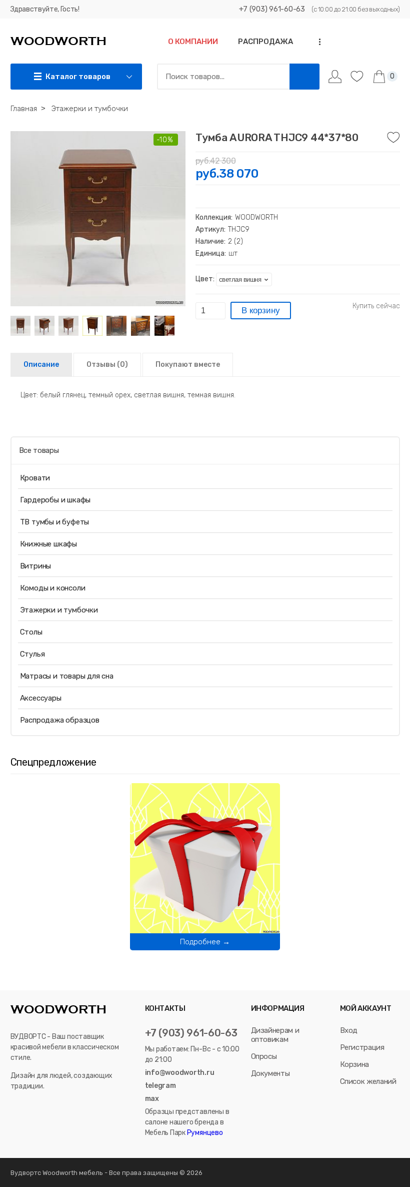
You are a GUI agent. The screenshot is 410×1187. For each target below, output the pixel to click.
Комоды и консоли (53, 587)
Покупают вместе (188, 364)
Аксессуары (41, 698)
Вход (349, 1030)
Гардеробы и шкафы (55, 499)
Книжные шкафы (48, 543)
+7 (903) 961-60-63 (272, 9)
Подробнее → (205, 941)
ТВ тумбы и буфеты (55, 521)
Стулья (32, 654)
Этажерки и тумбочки (59, 610)
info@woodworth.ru (179, 1072)
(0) (107, 364)
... (316, 42)
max (152, 1098)
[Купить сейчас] (376, 306)
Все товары (39, 450)
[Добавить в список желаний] (393, 137)
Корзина (355, 1064)
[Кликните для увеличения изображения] (98, 218)
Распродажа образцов (60, 720)
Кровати (35, 477)
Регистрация (362, 1047)
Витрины (36, 565)
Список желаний (368, 1081)
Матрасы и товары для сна (67, 676)
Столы (31, 632)
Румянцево (204, 1132)
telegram (160, 1085)
